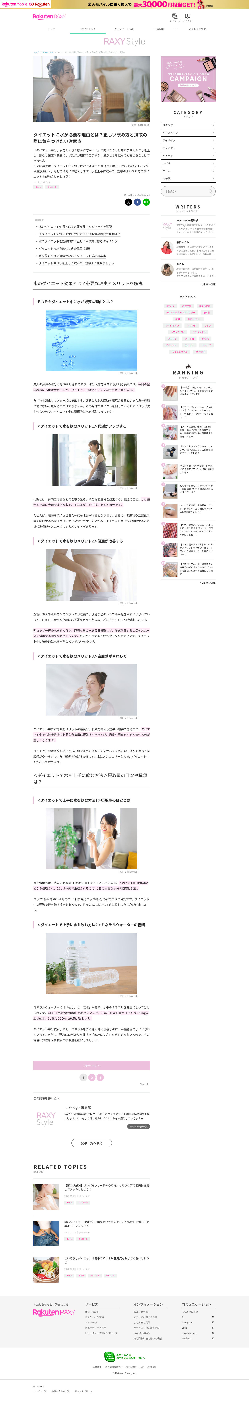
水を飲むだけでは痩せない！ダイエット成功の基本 (72, 256)
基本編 (81, 1275)
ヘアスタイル (177, 332)
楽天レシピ (110, 1275)
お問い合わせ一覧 (60, 1391)
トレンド (191, 325)
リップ (207, 325)
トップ (51, 29)
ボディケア (47, 182)
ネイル (166, 163)
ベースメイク (170, 132)
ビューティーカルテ (95, 1327)
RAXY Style (88, 29)
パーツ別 (189, 338)
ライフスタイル (179, 351)
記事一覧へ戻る (92, 1143)
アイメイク (169, 140)
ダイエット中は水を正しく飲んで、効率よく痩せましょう (76, 263)
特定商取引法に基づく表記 (148, 1338)
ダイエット (52, 187)
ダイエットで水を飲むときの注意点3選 (64, 248)
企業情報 (97, 1367)
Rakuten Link (189, 1333)
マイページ (91, 1322)
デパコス (189, 345)
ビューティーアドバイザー (99, 1333)
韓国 (177, 318)
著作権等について (135, 1367)
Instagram (187, 1322)
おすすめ (186, 305)
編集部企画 (204, 305)
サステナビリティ (83, 1391)
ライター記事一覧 (138, 1126)
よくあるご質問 (197, 29)
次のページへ (91, 1065)
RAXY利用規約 (142, 1333)
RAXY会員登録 (190, 1311)
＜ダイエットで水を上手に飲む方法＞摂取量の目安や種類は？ (79, 234)
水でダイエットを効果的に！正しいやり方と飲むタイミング (78, 241)
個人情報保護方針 (114, 1367)
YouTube (186, 1338)
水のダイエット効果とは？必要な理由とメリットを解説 (75, 226)
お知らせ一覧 (141, 1311)
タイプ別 (200, 351)
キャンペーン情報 (124, 29)
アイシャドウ (172, 325)
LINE (184, 1327)
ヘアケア (168, 155)
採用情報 (151, 1367)
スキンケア (169, 125)
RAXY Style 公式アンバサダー (181, 312)
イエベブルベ (199, 332)
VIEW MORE (208, 284)
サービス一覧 (39, 1391)
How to (38, 187)
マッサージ (83, 1202)
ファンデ (206, 345)
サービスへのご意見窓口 (147, 1327)
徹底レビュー (194, 318)
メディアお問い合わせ (145, 1317)
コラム (166, 171)
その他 (166, 178)
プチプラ (172, 338)
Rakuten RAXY (49, 17)
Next (144, 1084)
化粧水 (205, 338)
